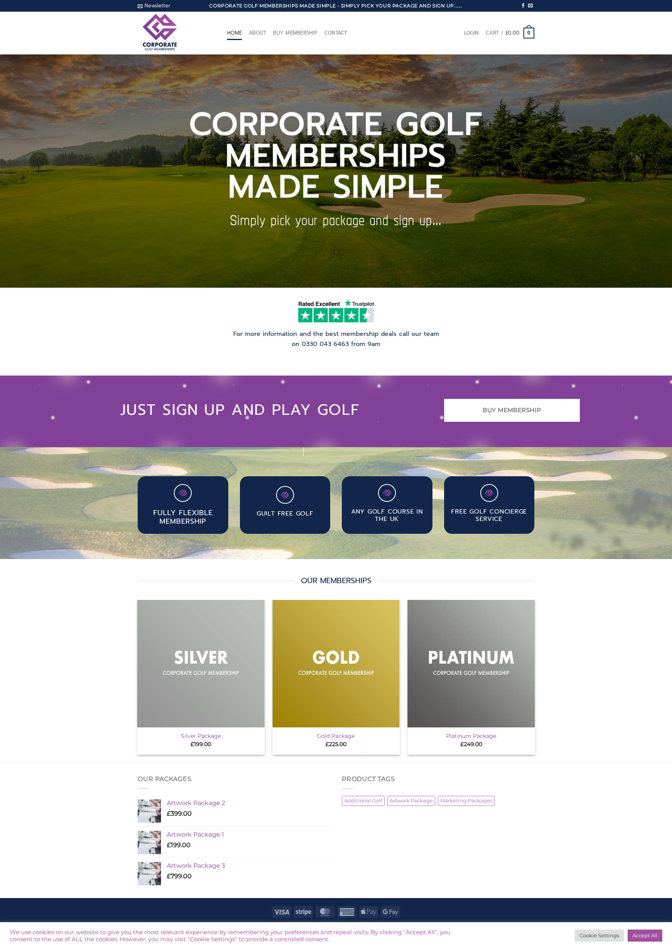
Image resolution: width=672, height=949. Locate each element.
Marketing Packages (466, 801)
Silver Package (201, 735)
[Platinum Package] (471, 663)
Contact (335, 33)
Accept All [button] (645, 935)
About (257, 33)
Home (234, 33)
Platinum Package (471, 735)
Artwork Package (411, 801)
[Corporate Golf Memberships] (176, 33)
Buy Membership (295, 33)
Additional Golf (363, 801)
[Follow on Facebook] (523, 6)
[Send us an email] (530, 6)
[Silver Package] (201, 663)
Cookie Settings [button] (599, 935)
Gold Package (336, 735)
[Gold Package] (336, 663)
